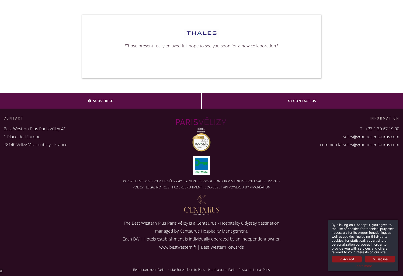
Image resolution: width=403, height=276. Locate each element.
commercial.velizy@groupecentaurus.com (359, 144)
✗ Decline (380, 259)
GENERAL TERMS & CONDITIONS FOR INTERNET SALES (224, 181)
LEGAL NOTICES (158, 187)
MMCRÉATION (260, 187)
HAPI (224, 187)
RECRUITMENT (191, 187)
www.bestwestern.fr (177, 247)
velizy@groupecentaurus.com (371, 136)
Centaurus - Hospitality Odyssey (227, 223)
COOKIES (211, 187)
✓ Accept (346, 259)
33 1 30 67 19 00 (383, 128)
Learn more (363, 266)
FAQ (175, 187)
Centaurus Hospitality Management (213, 231)
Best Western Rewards (222, 247)
